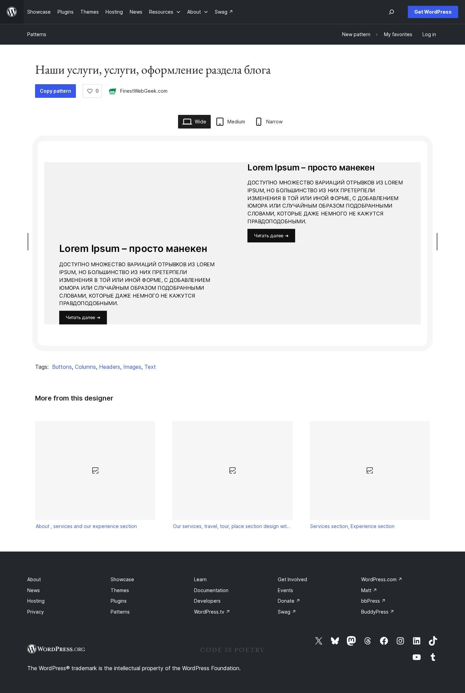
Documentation (211, 590)
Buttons (62, 366)
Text (150, 366)
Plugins (119, 601)
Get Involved (292, 579)
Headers (109, 366)
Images (132, 366)
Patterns (36, 34)
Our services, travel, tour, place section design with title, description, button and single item (232, 526)
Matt (369, 590)
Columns (85, 366)
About (34, 579)
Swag (287, 612)
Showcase (122, 579)
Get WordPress (433, 12)
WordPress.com (381, 579)
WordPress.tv (212, 612)
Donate (289, 601)
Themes (120, 590)
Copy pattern (55, 91)
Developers (207, 601)
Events (285, 590)
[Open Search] (391, 12)
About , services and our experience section (86, 526)
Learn (200, 579)
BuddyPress (377, 612)
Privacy (35, 612)
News (33, 590)
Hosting (36, 601)
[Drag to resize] (29, 242)
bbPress (373, 601)
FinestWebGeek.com (143, 91)
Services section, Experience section (352, 526)
